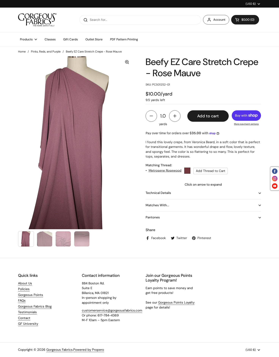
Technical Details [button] (158, 193)
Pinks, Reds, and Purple (46, 51)
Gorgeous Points (30, 295)
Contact (24, 318)
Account (219, 20)
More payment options (246, 124)
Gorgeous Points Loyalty (176, 302)
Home (22, 51)
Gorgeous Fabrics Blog (35, 306)
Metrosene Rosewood (165, 170)
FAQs (22, 300)
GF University (28, 324)
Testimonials (27, 312)
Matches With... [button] (157, 205)
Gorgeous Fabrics (59, 350)
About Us (25, 283)
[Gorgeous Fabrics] (37, 19)
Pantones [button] (153, 217)
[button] (245, 19)
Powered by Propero (88, 350)
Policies (24, 289)
